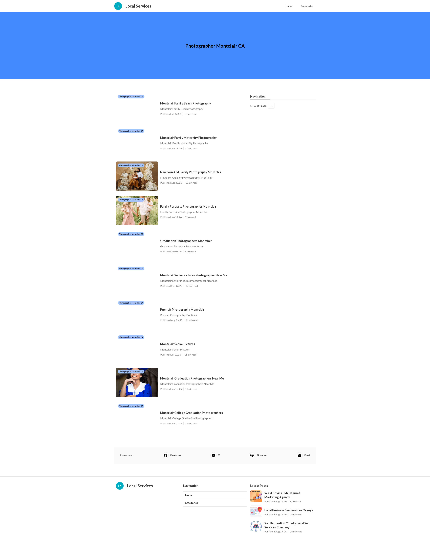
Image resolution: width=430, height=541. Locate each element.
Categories (307, 6)
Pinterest (262, 455)
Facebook (175, 455)
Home (289, 6)
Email (307, 455)
